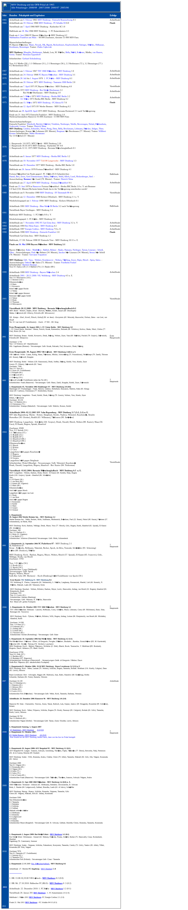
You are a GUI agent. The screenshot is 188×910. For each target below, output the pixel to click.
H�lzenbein (100, 124)
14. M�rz (24, 99)
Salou (98, 260)
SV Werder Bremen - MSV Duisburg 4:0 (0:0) (27, 735)
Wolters (58, 260)
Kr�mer (80, 52)
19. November (29, 161)
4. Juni (21, 35)
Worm (43, 129)
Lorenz (23, 126)
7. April (26, 27)
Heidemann (37, 52)
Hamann (68, 250)
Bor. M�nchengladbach (40, 864)
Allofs (66, 177)
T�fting (66, 260)
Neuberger (64, 124)
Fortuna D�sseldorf (59, 183)
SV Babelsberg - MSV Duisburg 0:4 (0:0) (27, 730)
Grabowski (14, 126)
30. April (33, 111)
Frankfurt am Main (28, 38)
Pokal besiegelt (69, 737)
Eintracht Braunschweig (62, 20)
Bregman (60, 131)
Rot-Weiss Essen (32, 226)
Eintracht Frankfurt (48, 232)
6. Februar (27, 20)
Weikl (61, 177)
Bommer (27, 179)
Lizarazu (92, 250)
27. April (27, 183)
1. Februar (34, 201)
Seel (91, 177)
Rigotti (49, 45)
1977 (38, 161)
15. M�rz (27, 103)
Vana (31, 260)
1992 (37, 223)
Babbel (46, 250)
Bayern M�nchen (47, 272)
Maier (31, 45)
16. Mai (22, 244)
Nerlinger (77, 250)
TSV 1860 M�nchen (47, 71)
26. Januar (26, 169)
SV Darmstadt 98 (62, 193)
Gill (25, 260)
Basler (60, 250)
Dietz (55, 129)
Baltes (46, 177)
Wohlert (38, 260)
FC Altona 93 (58, 103)
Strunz (92, 252)
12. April (27, 106)
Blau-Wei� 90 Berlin (49, 206)
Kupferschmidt (71, 45)
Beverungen (82, 124)
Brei (17, 177)
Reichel (39, 124)
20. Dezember (29, 165)
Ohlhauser (99, 45)
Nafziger (82, 45)
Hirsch (85, 260)
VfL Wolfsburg (43, 276)
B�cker (87, 129)
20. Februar (28, 82)
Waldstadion (14, 38)
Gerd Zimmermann (34, 177)
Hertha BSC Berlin (59, 96)
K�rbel (47, 124)
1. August (34, 78)
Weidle (73, 124)
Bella (68, 52)
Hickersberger (82, 177)
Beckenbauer (58, 45)
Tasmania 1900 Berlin (62, 82)
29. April (25, 111)
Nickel (91, 124)
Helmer (53, 250)
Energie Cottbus (32, 229)
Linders (27, 129)
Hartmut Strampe (29, 265)
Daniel (12, 177)
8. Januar (27, 156)
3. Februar (27, 71)
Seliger (95, 129)
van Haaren (97, 52)
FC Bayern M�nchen (48, 75)
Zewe (23, 177)
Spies (92, 260)
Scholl (100, 250)
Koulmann (13, 47)
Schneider (35, 129)
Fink (33, 252)
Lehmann (79, 129)
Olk (43, 45)
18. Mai (25, 31)
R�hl (73, 52)
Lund (72, 177)
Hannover (37, 186)
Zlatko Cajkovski (44, 47)
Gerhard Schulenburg (31, 59)
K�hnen (53, 177)
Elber (11, 252)
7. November (29, 223)
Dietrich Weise (40, 126)
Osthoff (28, 263)
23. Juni (21, 186)
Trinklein (55, 124)
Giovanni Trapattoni (38, 255)
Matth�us (36, 250)
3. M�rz (27, 96)
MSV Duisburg (44, 20)
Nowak (38, 45)
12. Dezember (29, 197)
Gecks (12, 55)
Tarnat (84, 250)
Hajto (79, 260)
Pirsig (49, 129)
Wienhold (31, 124)
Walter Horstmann (37, 133)
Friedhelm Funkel (68, 263)
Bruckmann (68, 129)
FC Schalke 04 (59, 23)
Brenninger (24, 47)
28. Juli (23, 78)
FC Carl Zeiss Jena (47, 223)
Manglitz (27, 52)
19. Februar (28, 23)
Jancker (62, 252)
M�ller (91, 45)
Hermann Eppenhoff (32, 55)
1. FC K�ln (49, 78)
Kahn (28, 250)
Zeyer (73, 260)
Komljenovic (47, 260)
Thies (101, 129)
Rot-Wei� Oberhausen (49, 90)
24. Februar (28, 75)
